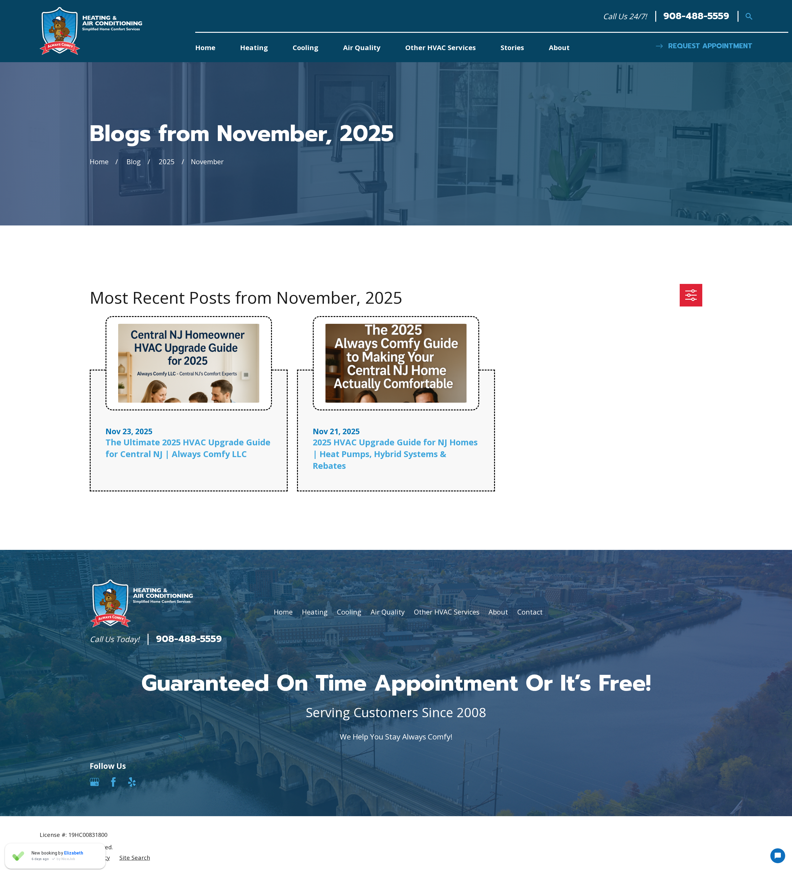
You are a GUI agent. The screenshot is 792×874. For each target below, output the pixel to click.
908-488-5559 (696, 16)
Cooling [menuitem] (305, 47)
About (498, 611)
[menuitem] (52, 857)
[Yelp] (132, 782)
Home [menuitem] (205, 47)
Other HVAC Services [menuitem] (440, 47)
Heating (315, 611)
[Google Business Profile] (94, 782)
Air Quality (388, 611)
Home (283, 611)
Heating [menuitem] (254, 47)
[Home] (91, 31)
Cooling (349, 611)
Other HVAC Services (447, 611)
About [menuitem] (559, 47)
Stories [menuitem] (512, 47)
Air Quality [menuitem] (362, 47)
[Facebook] (113, 782)
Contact (530, 611)
